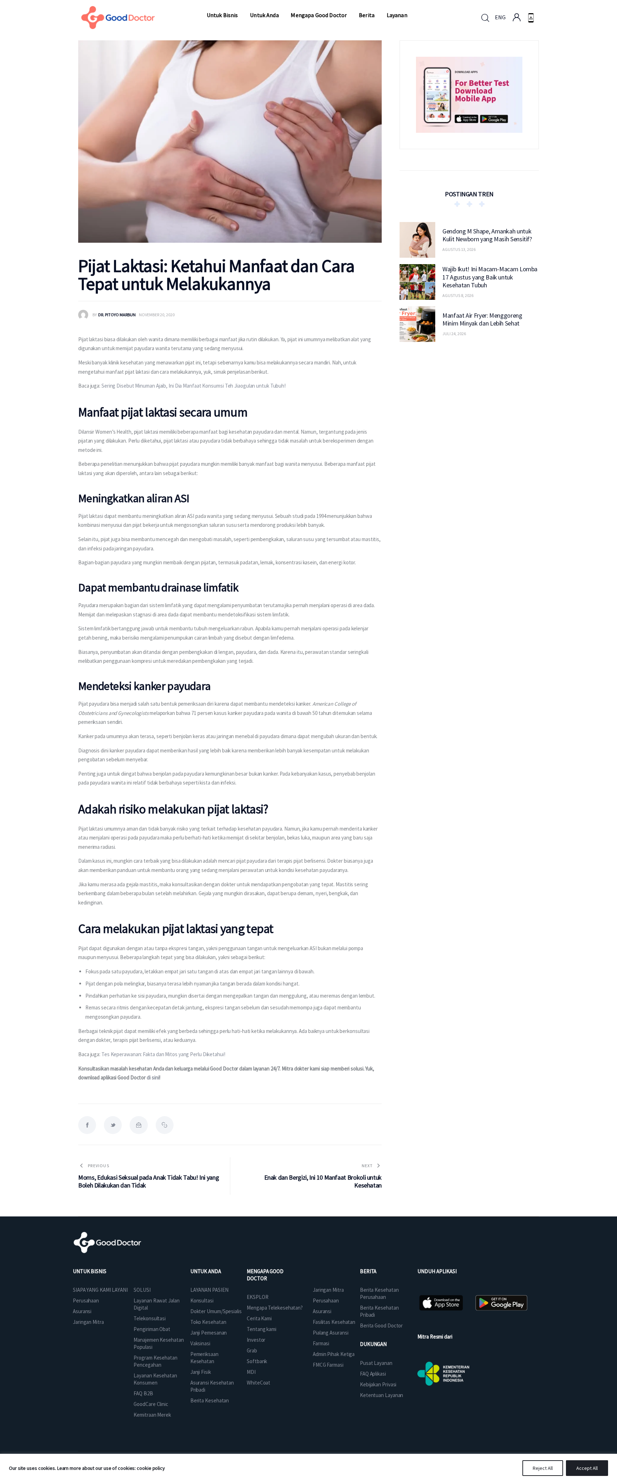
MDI (251, 1371)
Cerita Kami (259, 1318)
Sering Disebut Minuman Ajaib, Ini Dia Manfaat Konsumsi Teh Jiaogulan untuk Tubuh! (193, 385)
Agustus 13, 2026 (459, 249)
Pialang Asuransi (330, 1332)
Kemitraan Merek (152, 1414)
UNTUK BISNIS (89, 1271)
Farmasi (321, 1343)
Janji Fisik (200, 1371)
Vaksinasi (200, 1343)
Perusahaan (86, 1300)
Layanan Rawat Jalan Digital (156, 1304)
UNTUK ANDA (205, 1271)
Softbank (257, 1361)
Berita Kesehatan (209, 1400)
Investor (256, 1339)
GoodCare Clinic (151, 1404)
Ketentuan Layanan (381, 1395)
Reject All (543, 1468)
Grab (252, 1350)
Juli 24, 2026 (454, 333)
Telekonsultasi (150, 1318)
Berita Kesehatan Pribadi (379, 1311)
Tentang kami (261, 1329)
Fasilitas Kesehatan (334, 1322)
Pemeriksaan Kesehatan (204, 1358)
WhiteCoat (258, 1382)
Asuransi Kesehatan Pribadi (212, 1386)
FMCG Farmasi (328, 1364)
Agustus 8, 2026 (457, 295)
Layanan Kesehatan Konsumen (155, 1379)
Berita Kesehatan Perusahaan (379, 1293)
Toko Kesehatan (208, 1322)
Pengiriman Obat (152, 1329)
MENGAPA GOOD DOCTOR (265, 1275)
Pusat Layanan (376, 1363)
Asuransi (82, 1311)
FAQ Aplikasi (373, 1373)
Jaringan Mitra (88, 1322)
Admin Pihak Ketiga (334, 1354)
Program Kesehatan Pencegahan (155, 1361)
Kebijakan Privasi (378, 1384)
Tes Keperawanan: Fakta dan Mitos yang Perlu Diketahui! (163, 1054)
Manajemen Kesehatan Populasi (159, 1343)
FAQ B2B (143, 1393)
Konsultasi (202, 1300)
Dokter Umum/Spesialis (216, 1311)
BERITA (368, 1271)
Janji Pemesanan (208, 1332)
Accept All (587, 1468)
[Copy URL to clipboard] (165, 1125)
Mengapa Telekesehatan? (275, 1307)
